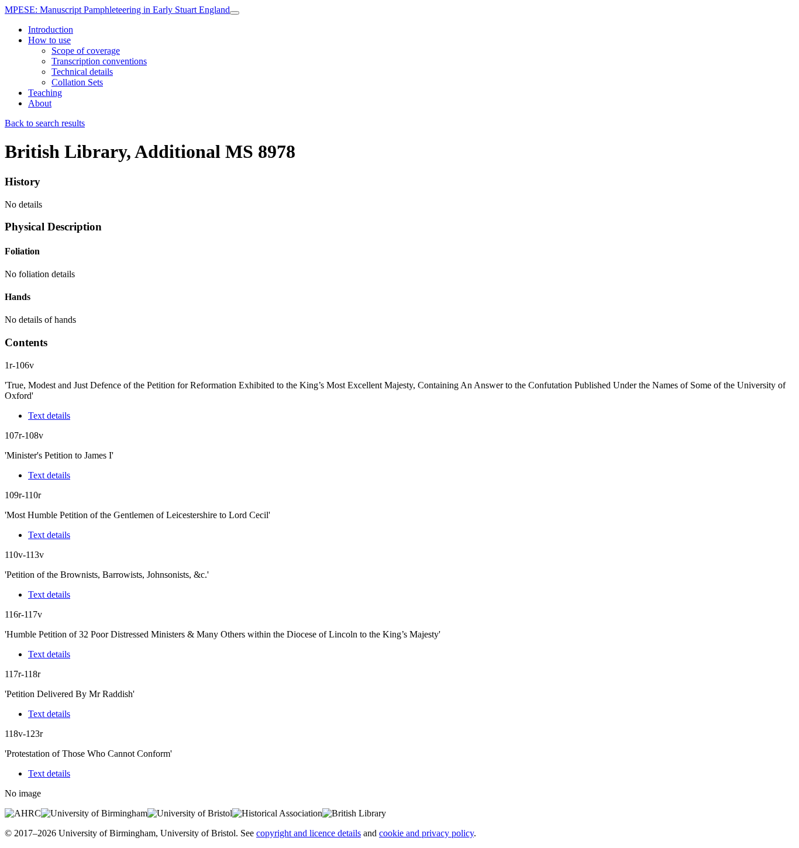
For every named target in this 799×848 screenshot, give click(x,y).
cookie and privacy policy (426, 833)
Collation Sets (77, 82)
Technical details (82, 72)
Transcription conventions (99, 61)
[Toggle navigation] (234, 13)
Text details (49, 415)
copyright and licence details (308, 833)
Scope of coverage (85, 51)
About (39, 103)
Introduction (50, 30)
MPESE (117, 10)
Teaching (45, 93)
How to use (49, 40)
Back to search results (45, 123)
